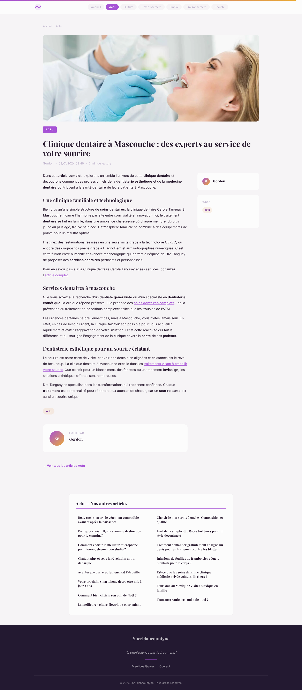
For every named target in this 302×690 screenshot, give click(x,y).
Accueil (96, 7)
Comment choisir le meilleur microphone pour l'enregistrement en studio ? (108, 547)
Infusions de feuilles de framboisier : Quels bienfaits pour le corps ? (188, 560)
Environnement (196, 7)
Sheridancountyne (151, 638)
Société (220, 7)
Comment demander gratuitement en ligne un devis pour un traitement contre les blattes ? (190, 547)
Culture (128, 7)
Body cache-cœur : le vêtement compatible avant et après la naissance (108, 519)
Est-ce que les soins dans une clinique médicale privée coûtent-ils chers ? (184, 574)
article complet (56, 275)
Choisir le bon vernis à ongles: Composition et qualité (190, 519)
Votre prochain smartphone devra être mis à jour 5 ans (110, 583)
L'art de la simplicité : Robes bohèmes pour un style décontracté (190, 533)
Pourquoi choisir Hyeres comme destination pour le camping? (109, 533)
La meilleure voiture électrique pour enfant (109, 604)
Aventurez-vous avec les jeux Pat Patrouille (109, 572)
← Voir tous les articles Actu (64, 466)
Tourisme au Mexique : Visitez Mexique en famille (187, 588)
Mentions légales (143, 666)
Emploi (174, 7)
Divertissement (151, 7)
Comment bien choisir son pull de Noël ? (107, 595)
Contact (164, 666)
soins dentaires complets (154, 303)
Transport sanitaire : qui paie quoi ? (182, 599)
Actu (112, 7)
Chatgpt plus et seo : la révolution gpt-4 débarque (106, 560)
